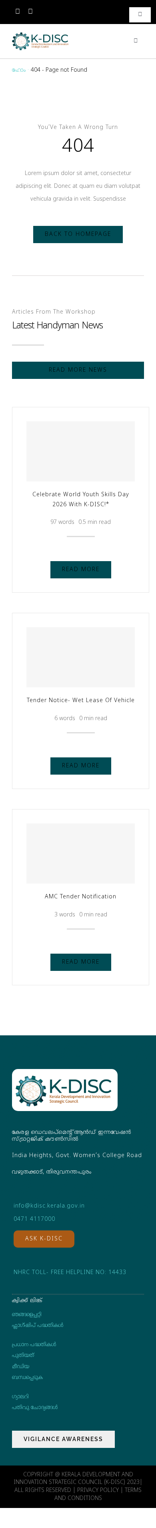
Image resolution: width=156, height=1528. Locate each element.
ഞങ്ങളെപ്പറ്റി (27, 1315)
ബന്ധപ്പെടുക (27, 1378)
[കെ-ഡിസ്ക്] (40, 34)
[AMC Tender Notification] (80, 853)
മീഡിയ (20, 1367)
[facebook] (17, 12)
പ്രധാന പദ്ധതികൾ (34, 1345)
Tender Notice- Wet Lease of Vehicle (81, 700)
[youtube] (30, 12)
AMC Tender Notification (80, 897)
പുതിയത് (23, 1356)
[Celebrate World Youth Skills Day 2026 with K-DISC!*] (80, 451)
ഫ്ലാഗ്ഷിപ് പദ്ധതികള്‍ (37, 1326)
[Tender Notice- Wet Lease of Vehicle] (80, 657)
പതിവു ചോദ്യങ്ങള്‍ (35, 1408)
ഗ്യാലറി (20, 1397)
